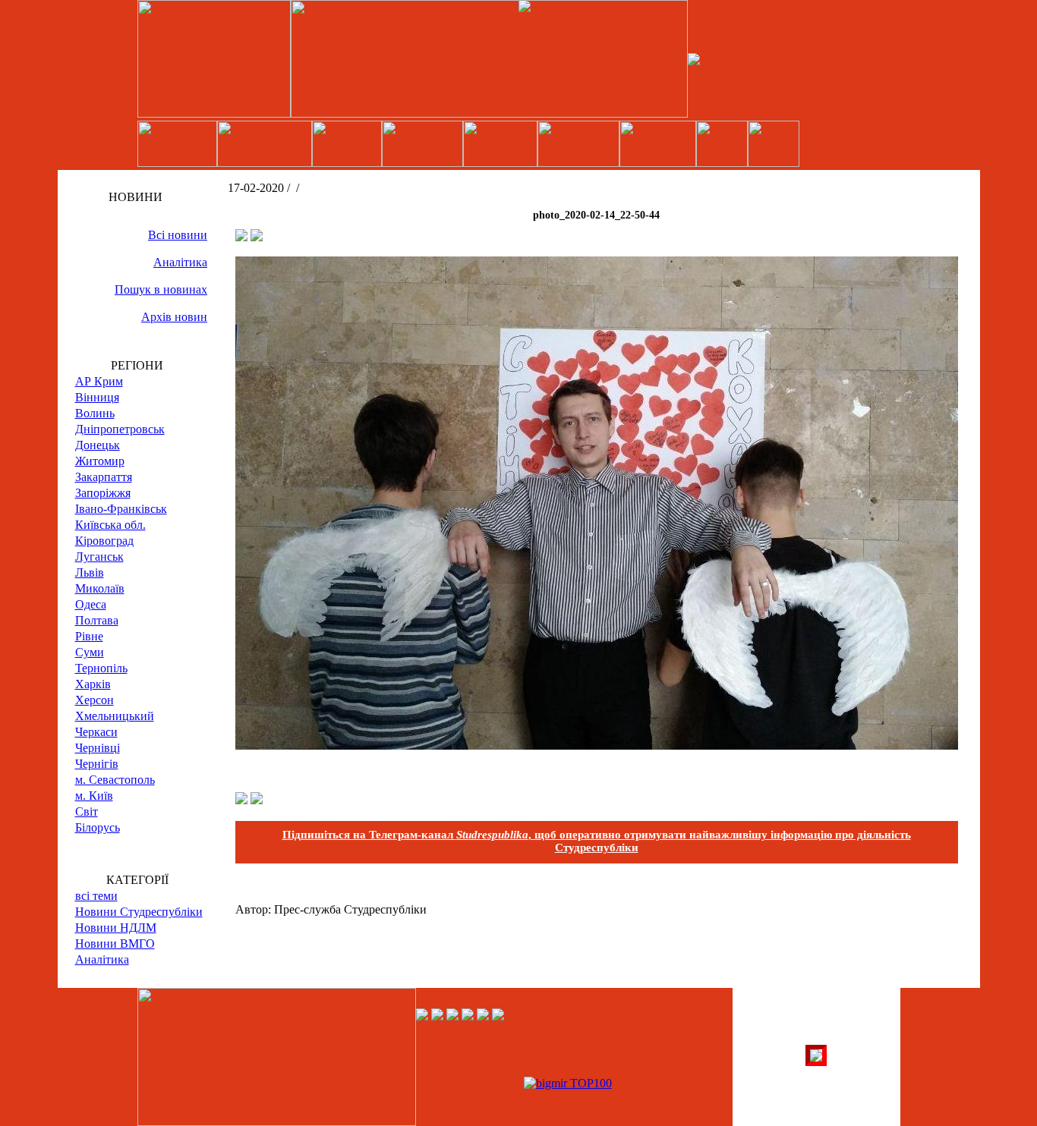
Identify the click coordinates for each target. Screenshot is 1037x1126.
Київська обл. (110, 524)
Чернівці (97, 747)
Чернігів (96, 763)
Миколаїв (100, 588)
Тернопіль (101, 668)
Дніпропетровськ (120, 429)
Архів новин (174, 316)
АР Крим (99, 381)
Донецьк (97, 445)
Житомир (100, 460)
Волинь (95, 413)
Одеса (90, 604)
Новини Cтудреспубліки (139, 911)
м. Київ (94, 795)
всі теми (96, 895)
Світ (86, 811)
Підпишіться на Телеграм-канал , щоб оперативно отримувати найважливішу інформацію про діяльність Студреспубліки (596, 841)
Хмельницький (114, 715)
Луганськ (99, 556)
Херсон (94, 700)
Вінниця (97, 397)
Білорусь (97, 827)
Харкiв (93, 684)
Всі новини (177, 234)
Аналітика (180, 262)
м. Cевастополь (115, 779)
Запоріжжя (103, 492)
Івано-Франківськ (121, 508)
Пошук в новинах (161, 289)
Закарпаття (103, 476)
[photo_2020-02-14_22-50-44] (596, 745)
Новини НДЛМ (115, 927)
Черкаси (96, 731)
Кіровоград (104, 540)
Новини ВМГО (115, 943)
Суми (89, 652)
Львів (89, 572)
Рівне (89, 636)
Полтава (96, 620)
